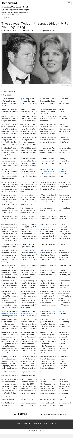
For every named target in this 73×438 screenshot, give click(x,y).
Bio (3, 18)
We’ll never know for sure (46, 227)
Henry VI (21, 99)
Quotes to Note (23, 423)
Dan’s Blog (37, 423)
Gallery (53, 423)
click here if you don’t (55, 171)
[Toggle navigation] (69, 3)
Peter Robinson (36, 250)
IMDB (7, 18)
